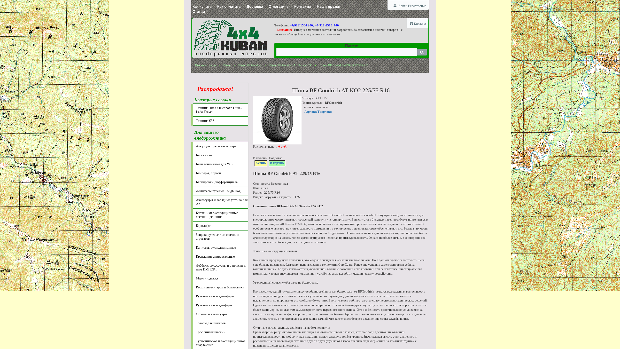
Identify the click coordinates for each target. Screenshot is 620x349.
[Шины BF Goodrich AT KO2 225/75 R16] (277, 120)
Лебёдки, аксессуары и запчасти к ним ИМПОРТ (221, 267)
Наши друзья (328, 6)
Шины (227, 65)
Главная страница (205, 65)
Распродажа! (213, 89)
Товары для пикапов (211, 323)
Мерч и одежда (207, 278)
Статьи (199, 11)
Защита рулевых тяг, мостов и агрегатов (217, 236)
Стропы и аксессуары (211, 314)
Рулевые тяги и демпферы (215, 296)
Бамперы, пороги (208, 173)
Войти (402, 6)
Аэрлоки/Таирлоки (318, 111)
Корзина (420, 24)
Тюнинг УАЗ (205, 121)
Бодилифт (203, 226)
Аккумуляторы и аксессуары (216, 146)
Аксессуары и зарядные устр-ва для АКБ (222, 202)
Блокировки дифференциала (217, 182)
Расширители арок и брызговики (220, 287)
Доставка (255, 6)
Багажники (204, 155)
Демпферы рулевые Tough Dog (218, 191)
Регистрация (417, 6)
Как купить (202, 6)
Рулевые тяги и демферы (214, 305)
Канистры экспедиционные (216, 247)
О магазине (278, 6)
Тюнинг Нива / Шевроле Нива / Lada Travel (219, 110)
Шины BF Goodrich (250, 65)
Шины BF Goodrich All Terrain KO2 (290, 65)
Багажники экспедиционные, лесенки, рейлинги (217, 215)
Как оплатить (229, 6)
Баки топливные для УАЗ (214, 164)
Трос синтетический (210, 332)
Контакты (302, 6)
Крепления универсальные (215, 256)
